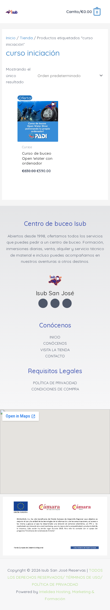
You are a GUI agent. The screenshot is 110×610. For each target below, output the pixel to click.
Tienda (26, 37)
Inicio (11, 37)
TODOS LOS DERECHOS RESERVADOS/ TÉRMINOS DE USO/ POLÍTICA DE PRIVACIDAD (55, 577)
